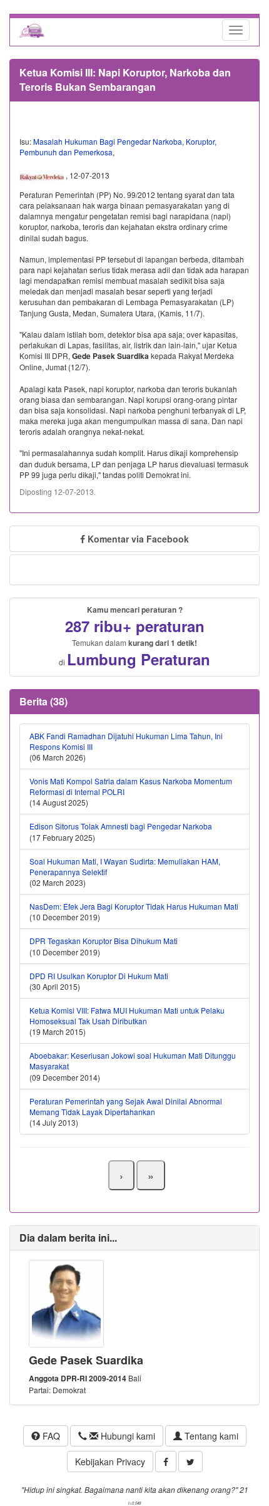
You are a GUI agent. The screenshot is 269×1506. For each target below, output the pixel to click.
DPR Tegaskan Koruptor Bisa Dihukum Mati (103, 940)
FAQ (50, 1436)
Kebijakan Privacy (110, 1461)
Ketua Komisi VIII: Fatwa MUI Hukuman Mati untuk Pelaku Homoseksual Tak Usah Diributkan (127, 1015)
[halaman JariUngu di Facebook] (165, 1461)
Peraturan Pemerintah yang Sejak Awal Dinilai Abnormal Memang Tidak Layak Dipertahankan (125, 1106)
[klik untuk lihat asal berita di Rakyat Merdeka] (42, 175)
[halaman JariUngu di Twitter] (190, 1461)
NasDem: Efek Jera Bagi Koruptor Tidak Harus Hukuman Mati (133, 906)
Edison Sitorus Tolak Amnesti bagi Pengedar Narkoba (120, 826)
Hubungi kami (126, 1436)
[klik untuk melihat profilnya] (66, 1302)
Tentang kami (210, 1436)
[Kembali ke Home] (32, 30)
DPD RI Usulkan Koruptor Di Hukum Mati (98, 975)
